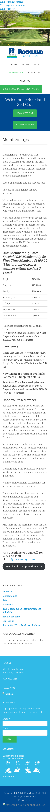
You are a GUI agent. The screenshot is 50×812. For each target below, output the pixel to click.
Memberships (10, 595)
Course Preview (25, 124)
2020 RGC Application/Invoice (21, 89)
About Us (7, 591)
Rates (5, 600)
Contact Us (8, 620)
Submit (9, 739)
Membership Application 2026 (24, 566)
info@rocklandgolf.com (21, 559)
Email (6, 718)
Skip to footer (7, 8)
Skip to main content (11, 1)
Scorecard (8, 604)
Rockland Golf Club (25, 53)
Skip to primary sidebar (12, 5)
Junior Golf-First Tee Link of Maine (21, 625)
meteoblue (8, 776)
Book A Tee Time (25, 113)
